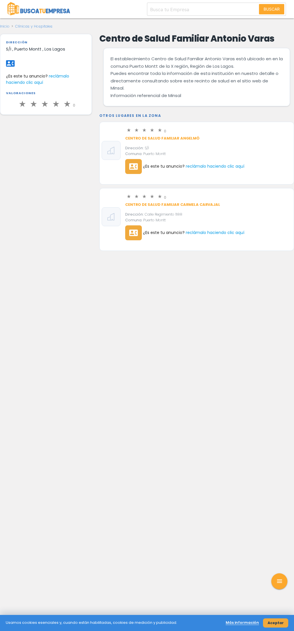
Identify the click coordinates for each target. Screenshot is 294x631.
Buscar (272, 9)
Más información (242, 622)
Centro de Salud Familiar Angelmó (162, 138)
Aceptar (276, 622)
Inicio (4, 26)
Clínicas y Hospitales (34, 26)
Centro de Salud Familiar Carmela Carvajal (172, 204)
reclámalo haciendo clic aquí (37, 79)
